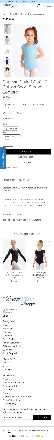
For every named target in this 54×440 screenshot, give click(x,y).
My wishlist (8, 369)
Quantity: (6, 140)
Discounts (7, 389)
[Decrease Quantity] (5, 144)
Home (5, 14)
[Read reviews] (11, 113)
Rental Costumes (11, 343)
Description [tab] (9, 180)
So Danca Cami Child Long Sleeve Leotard (14, 275)
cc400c (16, 220)
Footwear (7, 328)
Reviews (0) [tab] (24, 180)
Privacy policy (9, 403)
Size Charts (8, 350)
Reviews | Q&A (3, 160)
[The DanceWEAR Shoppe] (10, 6)
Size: (5, 132)
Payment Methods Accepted (17, 396)
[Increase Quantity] (10, 144)
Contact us (8, 393)
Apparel (6, 325)
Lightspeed (7, 432)
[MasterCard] (13, 436)
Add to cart (27, 151)
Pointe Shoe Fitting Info (14, 382)
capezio (6, 220)
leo (30, 220)
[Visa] (18, 436)
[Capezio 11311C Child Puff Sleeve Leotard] (39, 254)
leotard (37, 220)
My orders (7, 366)
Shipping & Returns (12, 386)
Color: (5, 124)
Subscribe (42, 417)
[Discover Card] (26, 436)
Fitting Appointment (12, 346)
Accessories (8, 332)
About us (7, 379)
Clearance (7, 335)
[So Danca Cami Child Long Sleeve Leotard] (14, 254)
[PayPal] (38, 436)
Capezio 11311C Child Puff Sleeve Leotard (40, 275)
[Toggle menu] (48, 5)
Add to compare (11, 167)
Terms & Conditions (12, 400)
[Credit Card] (9, 436)
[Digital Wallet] (32, 436)
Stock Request (10, 353)
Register (7, 362)
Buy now (27, 162)
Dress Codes (9, 339)
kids (24, 220)
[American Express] (22, 436)
